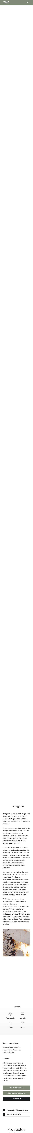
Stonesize (13, 906)
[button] (16, 1110)
